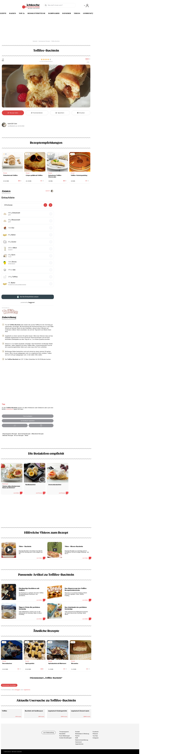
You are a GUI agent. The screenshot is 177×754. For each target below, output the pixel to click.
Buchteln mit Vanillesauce (34, 711)
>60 (3, 59)
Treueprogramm (64, 731)
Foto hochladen (27, 416)
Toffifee (4, 711)
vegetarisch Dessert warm (80, 711)
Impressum (78, 742)
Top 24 (22, 13)
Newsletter (62, 733)
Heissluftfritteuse (36, 13)
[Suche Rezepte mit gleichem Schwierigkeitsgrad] (88, 59)
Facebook (95, 731)
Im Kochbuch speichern (28, 420)
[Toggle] (86, 5)
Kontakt (77, 731)
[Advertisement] (46, 511)
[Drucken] (41, 425)
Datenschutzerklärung (81, 740)
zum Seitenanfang (48, 732)
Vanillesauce (9, 409)
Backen (12, 13)
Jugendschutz (79, 744)
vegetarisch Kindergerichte (57, 711)
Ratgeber (66, 13)
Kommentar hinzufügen (9, 685)
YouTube (95, 735)
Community (88, 13)
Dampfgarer (53, 13)
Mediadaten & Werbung (82, 733)
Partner (77, 735)
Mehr (26, 435)
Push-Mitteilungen (64, 735)
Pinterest (95, 733)
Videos (77, 13)
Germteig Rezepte (25, 434)
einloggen (17, 689)
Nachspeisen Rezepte (10, 434)
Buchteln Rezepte (38, 434)
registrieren (27, 689)
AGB (76, 738)
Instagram (96, 738)
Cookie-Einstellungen (65, 737)
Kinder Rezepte (8, 435)
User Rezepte (19, 435)
